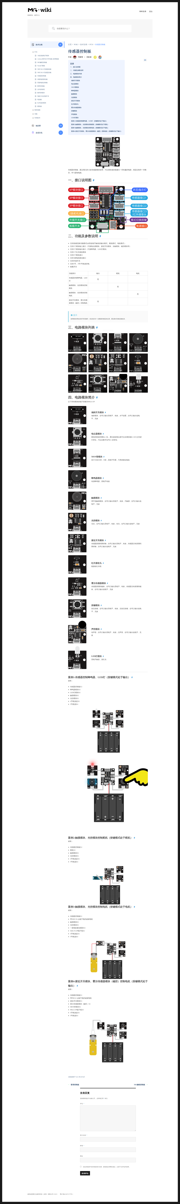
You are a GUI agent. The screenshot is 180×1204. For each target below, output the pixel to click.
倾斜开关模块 (75, 80)
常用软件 (37, 118)
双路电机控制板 (42, 83)
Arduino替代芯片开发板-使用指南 (48, 59)
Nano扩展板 (41, 66)
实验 (35, 114)
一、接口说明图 (75, 67)
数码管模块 (41, 93)
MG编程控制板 (42, 62)
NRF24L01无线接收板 (44, 69)
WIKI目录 (142, 11)
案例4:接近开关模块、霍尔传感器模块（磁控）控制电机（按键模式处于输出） (96, 131)
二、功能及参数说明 (76, 70)
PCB (35, 52)
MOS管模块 (75, 87)
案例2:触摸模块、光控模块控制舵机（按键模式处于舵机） (90, 124)
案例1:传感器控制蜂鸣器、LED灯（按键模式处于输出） (89, 121)
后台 (150, 11)
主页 (70, 44)
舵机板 (39, 106)
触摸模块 (74, 94)
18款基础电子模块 (43, 56)
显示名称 (83, 1135)
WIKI (76, 44)
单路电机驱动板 (42, 79)
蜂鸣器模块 (75, 90)
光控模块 (74, 97)
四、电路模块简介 (76, 77)
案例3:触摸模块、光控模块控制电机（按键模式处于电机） (90, 128)
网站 (81, 1156)
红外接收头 (75, 104)
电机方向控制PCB (43, 96)
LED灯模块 (75, 117)
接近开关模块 (75, 101)
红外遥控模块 (41, 103)
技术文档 (83, 44)
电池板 (39, 99)
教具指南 (37, 110)
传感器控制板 (41, 76)
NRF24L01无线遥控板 (44, 72)
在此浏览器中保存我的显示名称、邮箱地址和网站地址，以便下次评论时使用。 (106, 1167)
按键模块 (74, 111)
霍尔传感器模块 (76, 107)
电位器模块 (75, 84)
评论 (82, 1104)
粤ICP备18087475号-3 (66, 1194)
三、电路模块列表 (76, 74)
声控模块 (74, 114)
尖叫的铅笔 (41, 89)
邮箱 (82, 1146)
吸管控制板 (41, 86)
